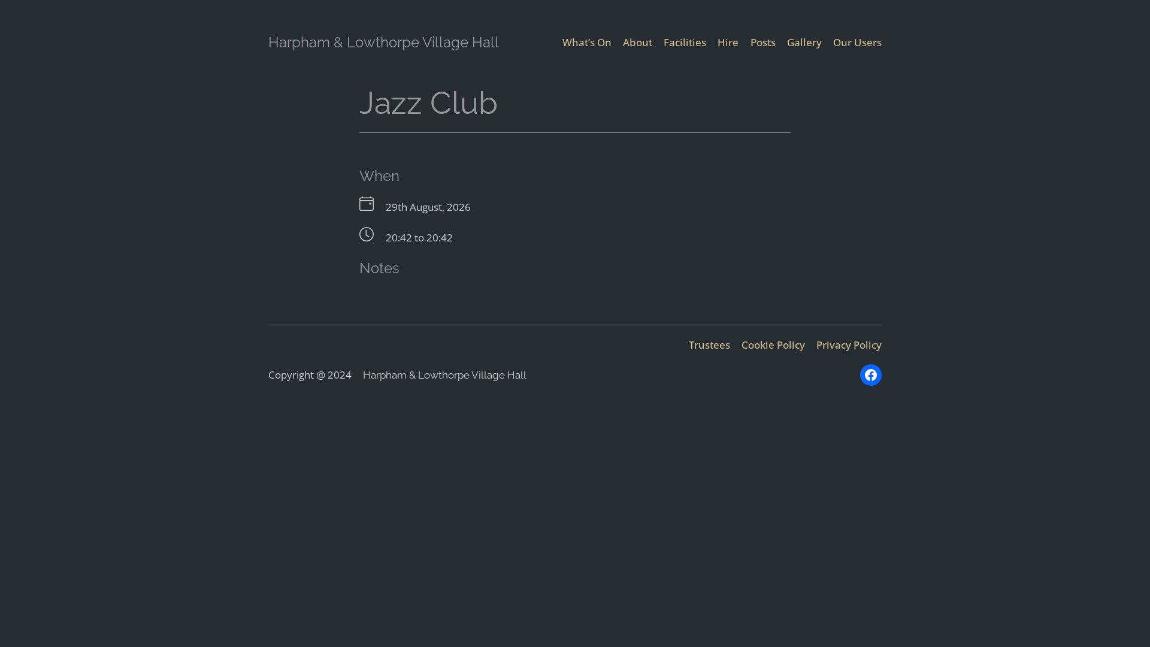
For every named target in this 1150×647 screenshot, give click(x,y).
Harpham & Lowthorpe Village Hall (383, 42)
